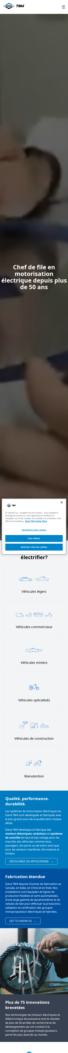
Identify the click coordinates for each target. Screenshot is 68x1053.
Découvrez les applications (31, 861)
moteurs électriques (18, 833)
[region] (34, 526)
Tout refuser (34, 538)
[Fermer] (61, 502)
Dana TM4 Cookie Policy (36, 521)
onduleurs (40, 833)
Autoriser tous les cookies (34, 547)
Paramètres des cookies (34, 530)
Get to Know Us (22, 921)
